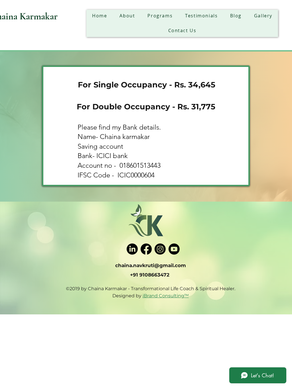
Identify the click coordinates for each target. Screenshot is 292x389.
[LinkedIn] (132, 249)
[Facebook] (146, 249)
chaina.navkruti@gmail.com (150, 265)
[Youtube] (174, 249)
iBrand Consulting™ (166, 295)
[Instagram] (160, 249)
